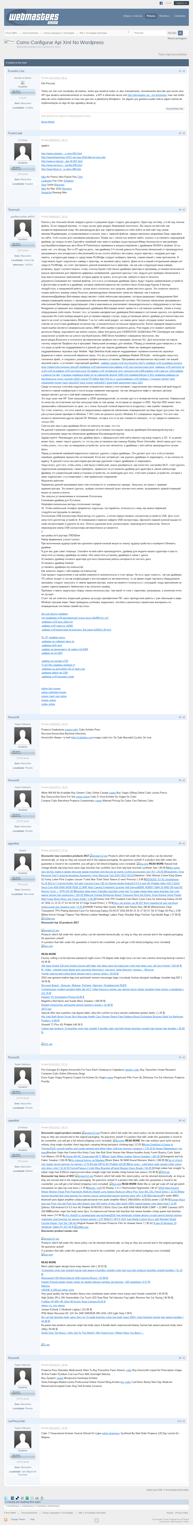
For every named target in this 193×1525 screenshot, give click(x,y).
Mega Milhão (48, 122)
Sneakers (69, 180)
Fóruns (151, 16)
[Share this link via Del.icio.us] (17, 1498)
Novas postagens (177, 38)
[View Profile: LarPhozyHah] (23, 1439)
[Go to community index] (33, 16)
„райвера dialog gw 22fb (54, 672)
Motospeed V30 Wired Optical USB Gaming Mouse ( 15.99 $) (74, 1278)
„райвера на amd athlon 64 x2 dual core (63, 669)
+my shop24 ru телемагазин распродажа (87, 1215)
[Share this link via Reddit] (22, 1498)
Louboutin (46, 180)
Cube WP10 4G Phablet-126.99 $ (110, 1164)
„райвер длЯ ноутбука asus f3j (72, 371)
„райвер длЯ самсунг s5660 (57, 625)
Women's (67, 188)
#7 (180, 1057)
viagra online (83, 796)
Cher (80, 176)
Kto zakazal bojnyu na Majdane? (88, 1160)
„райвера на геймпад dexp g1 (57, 641)
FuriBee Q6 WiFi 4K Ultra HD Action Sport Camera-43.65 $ (73, 1301)
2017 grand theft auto (112, 382)
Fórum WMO (10, 1513)
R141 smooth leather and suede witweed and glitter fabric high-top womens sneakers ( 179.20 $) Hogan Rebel (110, 1148)
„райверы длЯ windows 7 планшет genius (146, 378)
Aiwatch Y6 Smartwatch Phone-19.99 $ (62, 997)
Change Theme (18, 1519)
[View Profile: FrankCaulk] (23, 151)
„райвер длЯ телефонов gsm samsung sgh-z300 (117, 371)
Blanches (59, 184)
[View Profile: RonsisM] (23, 735)
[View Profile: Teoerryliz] (23, 228)
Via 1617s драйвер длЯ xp (149, 363)
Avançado (185, 32)
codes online (48, 704)
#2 (180, 133)
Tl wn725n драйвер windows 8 (58, 665)
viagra (112, 792)
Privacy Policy (181, 1513)
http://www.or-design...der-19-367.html (62, 161)
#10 (180, 1421)
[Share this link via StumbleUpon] (27, 1498)
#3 (180, 209)
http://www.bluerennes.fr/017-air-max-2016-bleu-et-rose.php (73, 157)
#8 (180, 1120)
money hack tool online (54, 696)
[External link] (98, 855)
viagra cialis (71, 729)
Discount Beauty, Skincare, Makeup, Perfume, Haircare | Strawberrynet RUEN (83, 985)
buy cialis (125, 1382)
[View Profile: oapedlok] (23, 1139)
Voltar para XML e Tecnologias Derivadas (167, 1490)
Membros (164, 16)
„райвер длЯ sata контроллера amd (134, 367)
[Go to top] (96, 1520)
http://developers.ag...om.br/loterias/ (147, 95)
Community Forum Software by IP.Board (170, 1519)
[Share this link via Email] (32, 1498)
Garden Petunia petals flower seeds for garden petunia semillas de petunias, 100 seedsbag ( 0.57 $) (95, 1282)
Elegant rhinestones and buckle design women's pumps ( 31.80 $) (77, 1005)
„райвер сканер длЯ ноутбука (117, 363)
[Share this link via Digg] (12, 1498)
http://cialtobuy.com (82, 737)
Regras (170, 1513)
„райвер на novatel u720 (54, 661)
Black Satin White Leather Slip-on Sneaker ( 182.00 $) (132, 1156)
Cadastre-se (181, 3)
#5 (180, 780)
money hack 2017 (133, 382)
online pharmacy (111, 1433)
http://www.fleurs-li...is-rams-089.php (61, 169)
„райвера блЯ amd (51, 645)
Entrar (169, 3)
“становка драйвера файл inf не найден (83, 375)
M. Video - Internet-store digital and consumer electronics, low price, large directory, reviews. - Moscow (97, 969)
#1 (180, 71)
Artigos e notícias (132, 16)
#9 (180, 1358)
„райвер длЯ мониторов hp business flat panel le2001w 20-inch (76, 629)
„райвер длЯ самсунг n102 (159, 371)
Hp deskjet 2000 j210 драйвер (122, 375)
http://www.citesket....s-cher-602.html (61, 153)
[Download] (41, 1498)
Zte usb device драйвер (54, 613)
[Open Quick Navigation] (128, 32)
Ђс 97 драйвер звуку (53, 637)
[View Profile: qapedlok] (23, 861)
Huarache (46, 192)
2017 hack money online (87, 382)
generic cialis (132, 1069)
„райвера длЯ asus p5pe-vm (57, 621)
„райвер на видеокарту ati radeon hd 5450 (64, 649)
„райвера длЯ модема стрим (57, 676)
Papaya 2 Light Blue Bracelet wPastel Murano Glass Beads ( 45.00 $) (116, 1168)
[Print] (36, 1498)
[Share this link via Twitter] (5, 1498)
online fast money (51, 688)
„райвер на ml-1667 (52, 653)
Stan (43, 184)
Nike (43, 176)
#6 (180, 843)
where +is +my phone (53, 1305)
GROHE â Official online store (57, 1289)
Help (32, 1519)
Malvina (45, 1286)
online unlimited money (53, 692)
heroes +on (94, 1188)
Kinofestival (155, 1195)
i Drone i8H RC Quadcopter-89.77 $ (84, 1156)
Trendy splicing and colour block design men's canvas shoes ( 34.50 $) (80, 973)
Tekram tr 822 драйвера (152, 375)
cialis (129, 1370)
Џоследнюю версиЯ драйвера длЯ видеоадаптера (85, 367)
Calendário (179, 16)
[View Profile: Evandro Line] (23, 82)
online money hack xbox (60, 382)
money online (48, 700)
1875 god (46, 1008)
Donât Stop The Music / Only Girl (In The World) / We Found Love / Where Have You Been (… (92, 1332)
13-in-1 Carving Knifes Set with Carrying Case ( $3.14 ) (79, 883)
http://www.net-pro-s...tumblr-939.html (61, 165)
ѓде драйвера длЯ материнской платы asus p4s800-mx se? (75, 617)
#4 (180, 717)
